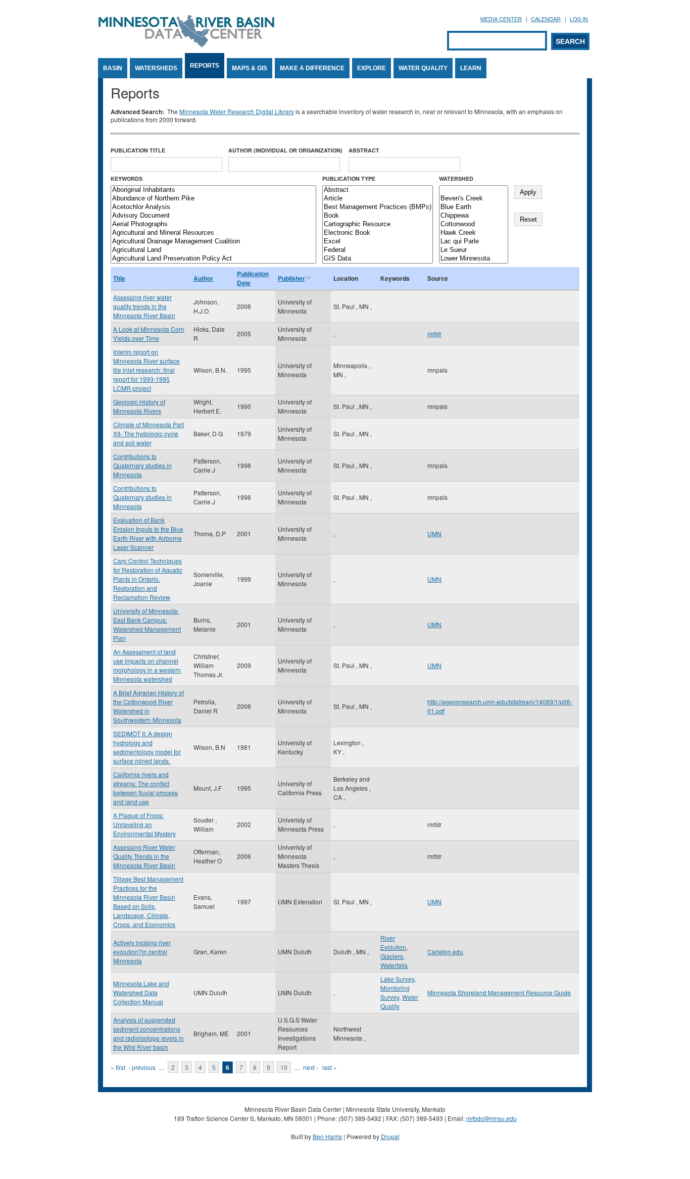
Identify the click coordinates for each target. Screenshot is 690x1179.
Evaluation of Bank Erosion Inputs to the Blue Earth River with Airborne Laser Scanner (148, 533)
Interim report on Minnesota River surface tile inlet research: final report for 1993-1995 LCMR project (146, 369)
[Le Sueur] (473, 250)
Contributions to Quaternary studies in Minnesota (142, 465)
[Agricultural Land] (213, 250)
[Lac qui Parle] (473, 241)
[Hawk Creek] (473, 233)
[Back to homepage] (186, 44)
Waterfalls (394, 965)
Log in (579, 19)
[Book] (377, 216)
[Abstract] (377, 190)
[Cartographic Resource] (377, 224)
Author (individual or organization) (285, 150)
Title (119, 278)
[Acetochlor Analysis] (213, 207)
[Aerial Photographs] (213, 224)
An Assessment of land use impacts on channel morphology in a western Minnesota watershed (147, 665)
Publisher (291, 278)
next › (310, 1067)
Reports (204, 65)
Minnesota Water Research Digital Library (236, 111)
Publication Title (138, 150)
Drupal (390, 1136)
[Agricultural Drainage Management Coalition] (213, 241)
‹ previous (142, 1067)
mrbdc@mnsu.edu (491, 1118)
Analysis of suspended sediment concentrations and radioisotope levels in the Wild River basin (148, 1033)
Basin (112, 68)
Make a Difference (312, 68)
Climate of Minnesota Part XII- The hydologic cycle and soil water (148, 433)
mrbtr (434, 333)
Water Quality (423, 68)
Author (203, 278)
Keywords (126, 178)
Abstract (364, 150)
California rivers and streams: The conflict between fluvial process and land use (145, 788)
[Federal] (377, 250)
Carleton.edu (445, 951)
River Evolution (393, 942)
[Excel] (377, 241)
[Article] (377, 198)
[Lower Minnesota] (473, 258)
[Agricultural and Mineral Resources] (213, 233)
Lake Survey (397, 979)
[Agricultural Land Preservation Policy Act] (213, 258)
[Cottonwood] (473, 224)
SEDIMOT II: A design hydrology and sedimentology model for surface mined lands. (147, 747)
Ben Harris (327, 1136)
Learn (470, 68)
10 (283, 1067)
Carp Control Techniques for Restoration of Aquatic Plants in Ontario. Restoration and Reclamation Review (147, 578)
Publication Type (348, 178)
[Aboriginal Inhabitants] (213, 190)
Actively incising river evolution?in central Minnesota (142, 951)
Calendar (546, 19)
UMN (434, 533)
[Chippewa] (473, 216)
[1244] (473, 190)
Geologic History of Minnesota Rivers (139, 406)
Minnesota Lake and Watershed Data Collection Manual (141, 992)
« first (118, 1067)
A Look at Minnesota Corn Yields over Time (148, 333)
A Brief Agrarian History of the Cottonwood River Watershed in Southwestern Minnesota (148, 706)
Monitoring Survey (395, 992)
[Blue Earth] (473, 207)
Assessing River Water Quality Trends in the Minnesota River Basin (144, 856)
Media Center (501, 19)
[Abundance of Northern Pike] (213, 198)
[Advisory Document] (213, 216)
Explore (371, 68)
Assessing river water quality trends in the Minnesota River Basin (144, 306)
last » (329, 1067)
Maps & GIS (249, 68)
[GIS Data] (377, 258)
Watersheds (156, 68)
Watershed (456, 178)
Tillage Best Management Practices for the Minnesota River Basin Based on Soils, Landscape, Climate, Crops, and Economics (148, 902)
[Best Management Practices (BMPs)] (377, 207)
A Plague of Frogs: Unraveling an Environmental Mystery (144, 824)
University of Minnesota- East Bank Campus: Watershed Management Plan (147, 624)
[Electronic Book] (377, 233)
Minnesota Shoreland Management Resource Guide (499, 992)
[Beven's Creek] (473, 198)
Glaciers (391, 956)
